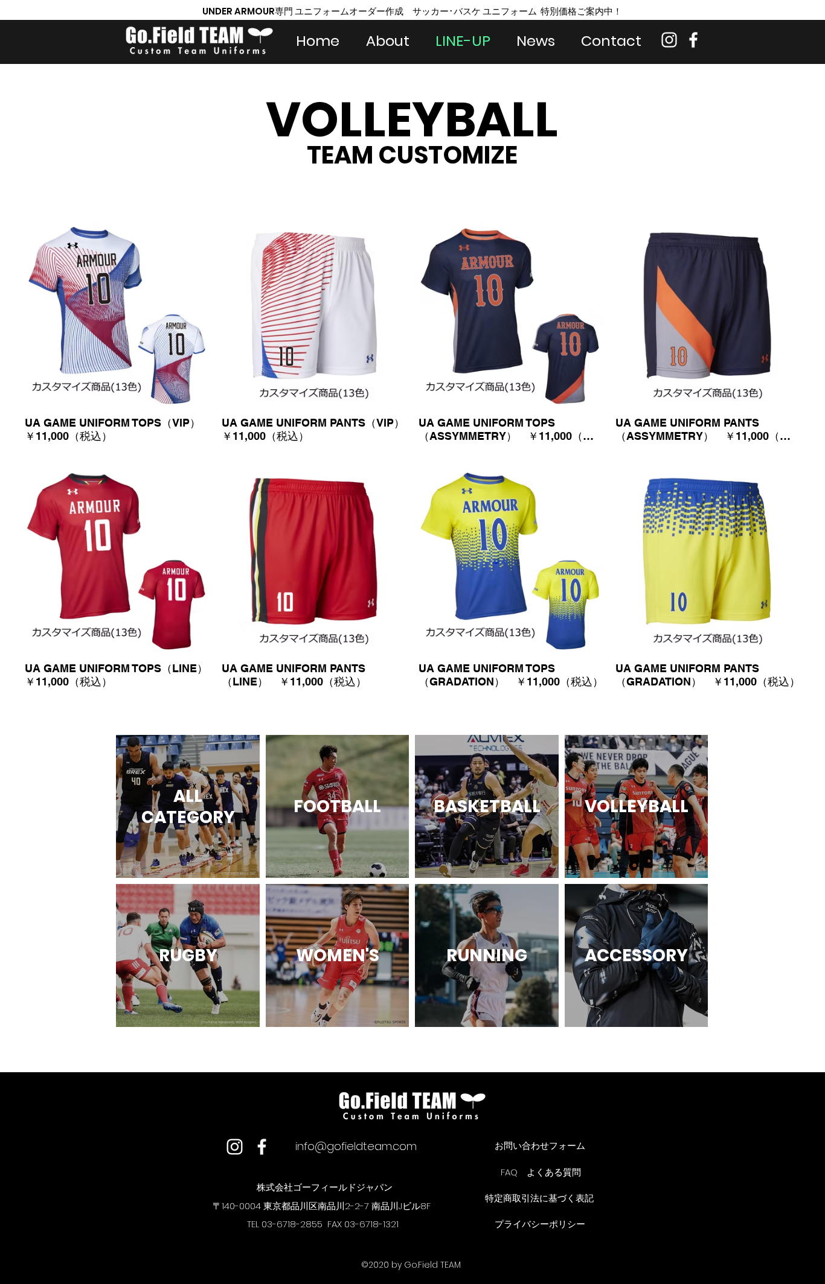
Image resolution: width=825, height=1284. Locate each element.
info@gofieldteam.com (356, 1146)
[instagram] (669, 40)
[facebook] (693, 40)
